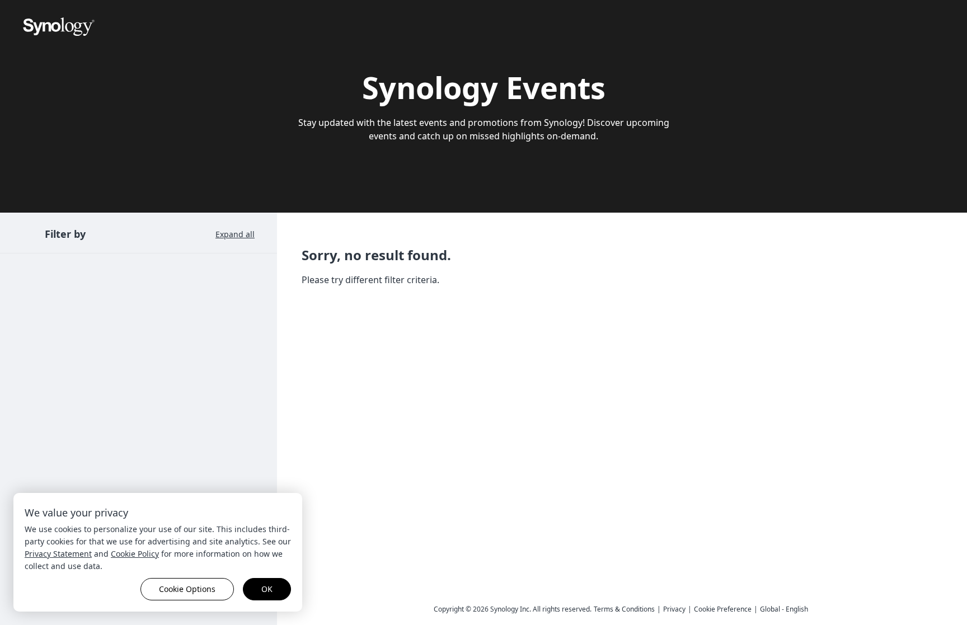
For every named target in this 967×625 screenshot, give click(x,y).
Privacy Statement (58, 553)
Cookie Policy (135, 553)
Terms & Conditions (624, 609)
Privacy (674, 609)
